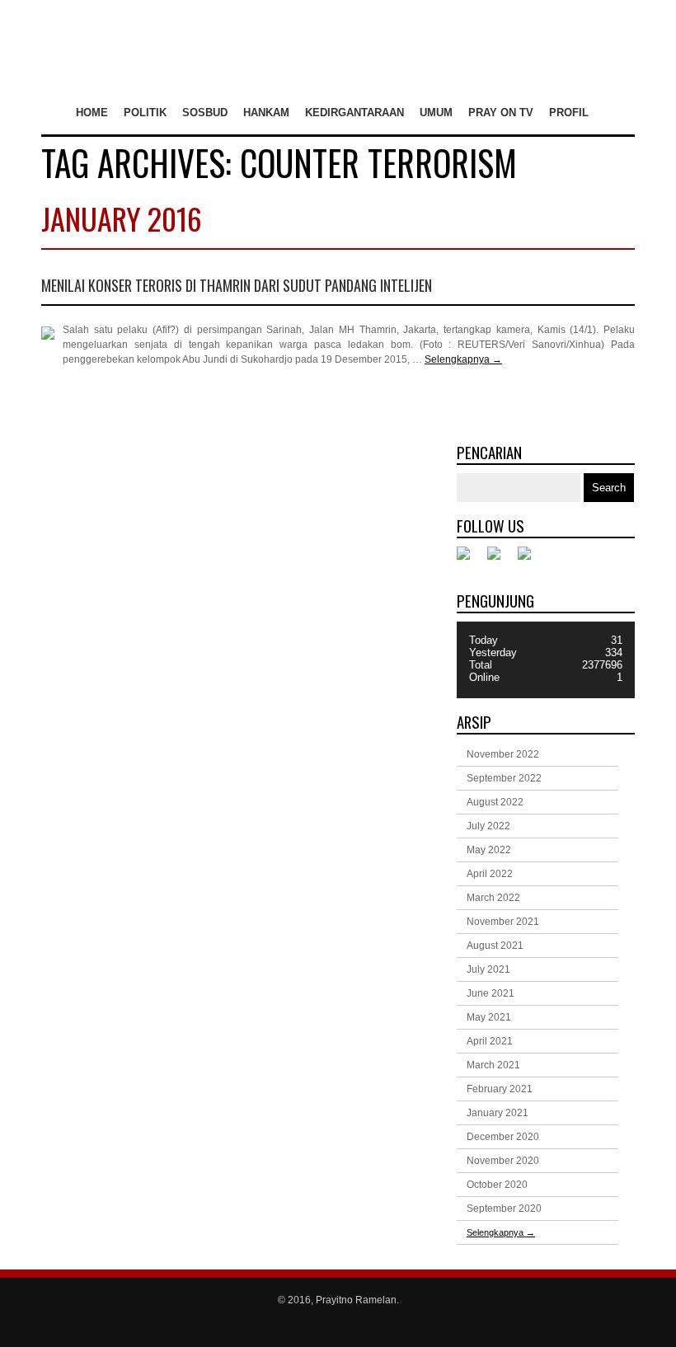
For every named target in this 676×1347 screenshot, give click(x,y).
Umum (436, 112)
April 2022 (490, 874)
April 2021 (490, 1041)
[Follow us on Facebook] (470, 560)
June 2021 (490, 993)
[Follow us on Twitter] (500, 560)
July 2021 (488, 969)
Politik (145, 112)
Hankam (266, 112)
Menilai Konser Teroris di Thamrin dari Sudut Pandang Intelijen (236, 285)
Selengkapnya (463, 359)
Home (92, 112)
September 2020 (504, 1208)
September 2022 (504, 778)
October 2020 (497, 1184)
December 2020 (503, 1137)
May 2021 (489, 1017)
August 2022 (495, 802)
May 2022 (489, 850)
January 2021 (497, 1113)
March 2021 (493, 1065)
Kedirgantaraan (354, 112)
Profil (569, 112)
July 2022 (488, 826)
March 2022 (493, 897)
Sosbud (205, 112)
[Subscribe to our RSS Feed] (531, 560)
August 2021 (495, 945)
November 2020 (503, 1160)
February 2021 (500, 1089)
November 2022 (503, 754)
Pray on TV (500, 112)
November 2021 (503, 921)
